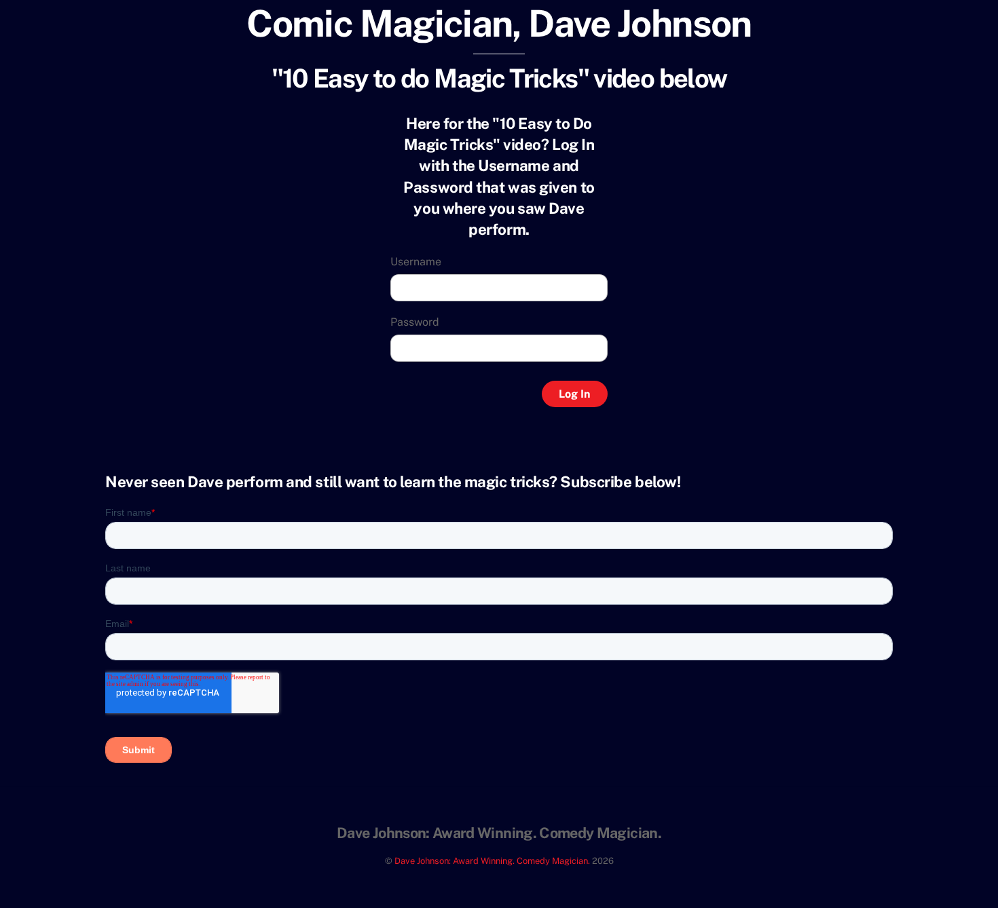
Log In (574, 393)
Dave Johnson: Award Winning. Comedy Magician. (492, 861)
